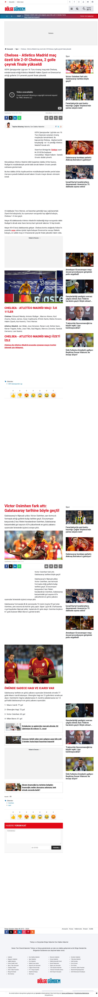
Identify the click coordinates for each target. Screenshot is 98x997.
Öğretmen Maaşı (33, 971)
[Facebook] (6, 118)
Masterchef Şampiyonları (77, 969)
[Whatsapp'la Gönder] (19, 118)
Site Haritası (11, 974)
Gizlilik (91, 929)
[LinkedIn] (15, 118)
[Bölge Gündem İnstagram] (79, 2)
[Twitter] (11, 118)
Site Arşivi (31, 974)
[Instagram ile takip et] (61, 126)
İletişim (85, 929)
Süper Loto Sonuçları (55, 965)
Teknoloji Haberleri (76, 959)
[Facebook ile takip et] (56, 126)
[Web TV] (88, 2)
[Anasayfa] (5, 2)
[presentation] (6, 16)
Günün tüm (87, 16)
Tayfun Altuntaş (18, 127)
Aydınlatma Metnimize (82, 993)
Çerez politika (66, 993)
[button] (51, 118)
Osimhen (11, 803)
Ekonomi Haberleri (54, 957)
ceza (13, 230)
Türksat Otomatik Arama (56, 969)
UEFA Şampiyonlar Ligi (15, 384)
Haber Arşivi (20, 2)
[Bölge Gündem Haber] (15, 8)
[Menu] (71, 9)
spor (9, 805)
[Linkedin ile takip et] (19, 932)
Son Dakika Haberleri (34, 957)
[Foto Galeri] (92, 2)
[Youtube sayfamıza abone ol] (15, 932)
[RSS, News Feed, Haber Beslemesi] (32, 932)
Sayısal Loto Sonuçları (34, 965)
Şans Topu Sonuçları (13, 965)
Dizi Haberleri (32, 961)
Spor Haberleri (32, 959)
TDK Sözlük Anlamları (55, 967)
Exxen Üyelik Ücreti (13, 963)
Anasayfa (10, 49)
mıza (71, 993)
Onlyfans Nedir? (12, 967)
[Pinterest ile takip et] (28, 932)
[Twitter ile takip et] (58, 126)
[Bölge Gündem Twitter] (70, 2)
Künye (71, 929)
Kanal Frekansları (54, 963)
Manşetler (11, 2)
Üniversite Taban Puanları (77, 967)
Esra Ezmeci (74, 963)
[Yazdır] (46, 118)
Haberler (10, 957)
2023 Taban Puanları (13, 969)
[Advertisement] (18, 143)
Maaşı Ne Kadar (12, 971)
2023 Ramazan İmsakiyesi (78, 971)
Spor (17, 49)
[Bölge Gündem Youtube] (83, 2)
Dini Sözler (74, 965)
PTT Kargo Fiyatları (34, 969)
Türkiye (54, 150)
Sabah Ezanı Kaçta (34, 963)
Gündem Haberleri (75, 957)
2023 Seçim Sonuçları (55, 971)
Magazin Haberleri (12, 959)
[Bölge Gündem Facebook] (74, 2)
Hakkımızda (78, 929)
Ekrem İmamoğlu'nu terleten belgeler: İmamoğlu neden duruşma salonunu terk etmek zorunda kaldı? (42, 16)
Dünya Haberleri (54, 959)
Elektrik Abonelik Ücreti (56, 961)
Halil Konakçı (74, 961)
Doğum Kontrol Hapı (34, 967)
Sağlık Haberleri (12, 961)
